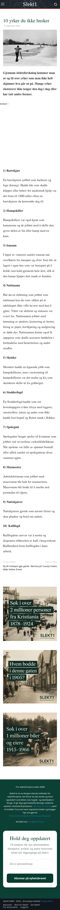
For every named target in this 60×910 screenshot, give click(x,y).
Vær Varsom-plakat (41, 806)
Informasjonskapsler (41, 816)
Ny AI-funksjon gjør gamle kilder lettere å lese (16, 568)
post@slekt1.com (36, 822)
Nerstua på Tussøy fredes (44, 566)
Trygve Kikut (47, 901)
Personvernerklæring (19, 816)
